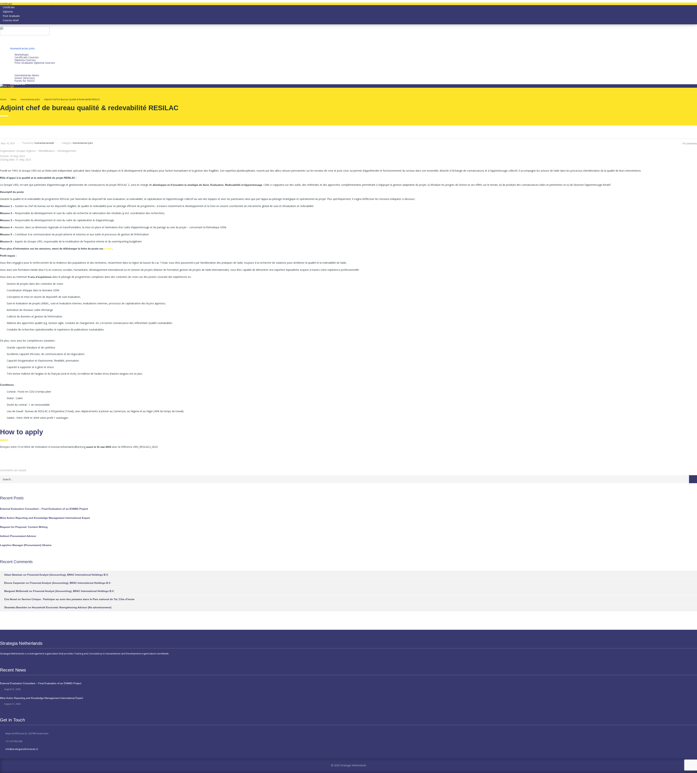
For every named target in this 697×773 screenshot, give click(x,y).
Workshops (22, 54)
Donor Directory (25, 78)
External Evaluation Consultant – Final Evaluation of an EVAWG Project (44, 508)
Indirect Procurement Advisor (18, 536)
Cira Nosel (10, 599)
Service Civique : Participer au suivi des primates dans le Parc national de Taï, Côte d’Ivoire (78, 599)
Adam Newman (13, 574)
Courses (15, 51)
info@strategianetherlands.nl (21, 749)
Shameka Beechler (15, 607)
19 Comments (689, 143)
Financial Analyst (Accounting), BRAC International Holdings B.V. (67, 574)
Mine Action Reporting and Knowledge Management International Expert (45, 517)
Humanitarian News (27, 75)
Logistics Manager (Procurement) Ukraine (26, 545)
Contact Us (17, 84)
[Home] (7, 86)
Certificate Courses (27, 57)
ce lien (108, 248)
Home (3, 99)
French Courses (20, 69)
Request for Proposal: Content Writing (24, 527)
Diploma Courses (25, 60)
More (13, 72)
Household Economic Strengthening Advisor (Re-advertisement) (71, 607)
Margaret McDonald (16, 591)
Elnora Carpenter (14, 582)
